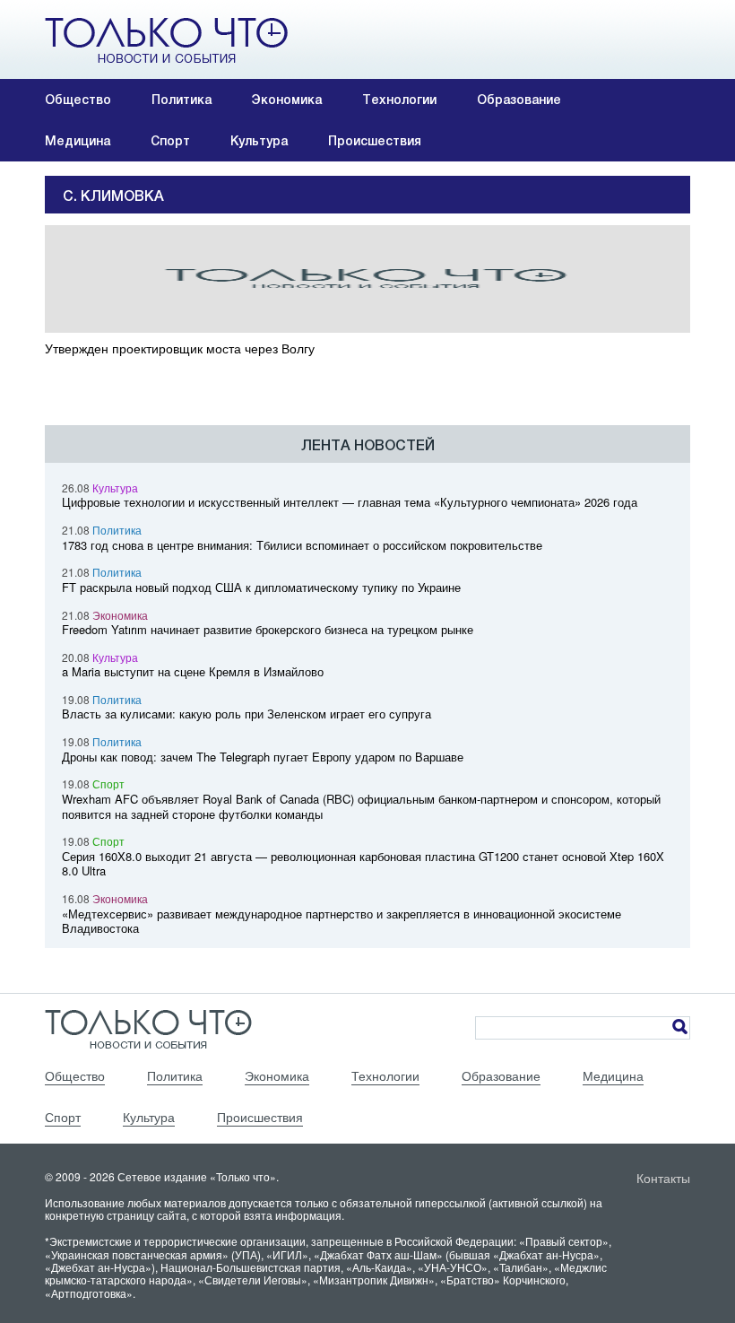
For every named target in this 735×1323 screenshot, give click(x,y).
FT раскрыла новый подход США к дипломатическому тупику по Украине (261, 587)
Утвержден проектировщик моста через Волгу (180, 348)
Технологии (399, 99)
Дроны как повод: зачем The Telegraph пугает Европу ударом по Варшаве (262, 756)
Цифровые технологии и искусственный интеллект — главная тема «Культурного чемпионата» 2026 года (349, 501)
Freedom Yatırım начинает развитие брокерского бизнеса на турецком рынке (267, 629)
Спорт (170, 141)
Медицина (77, 141)
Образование (519, 99)
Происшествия (374, 141)
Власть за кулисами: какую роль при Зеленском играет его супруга (246, 713)
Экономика (287, 99)
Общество (78, 99)
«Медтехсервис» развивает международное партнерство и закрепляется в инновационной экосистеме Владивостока (341, 921)
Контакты (663, 1178)
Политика (181, 99)
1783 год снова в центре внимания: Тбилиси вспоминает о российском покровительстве (302, 544)
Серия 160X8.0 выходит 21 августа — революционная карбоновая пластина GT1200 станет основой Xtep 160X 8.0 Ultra (363, 864)
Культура (259, 141)
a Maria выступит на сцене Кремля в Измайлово (193, 671)
